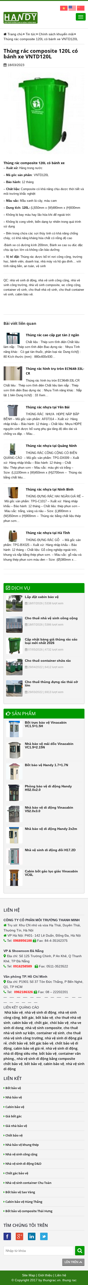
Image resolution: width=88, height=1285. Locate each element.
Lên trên (72, 1262)
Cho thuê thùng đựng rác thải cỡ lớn (51, 683)
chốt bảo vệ (18, 1043)
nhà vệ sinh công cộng (53, 280)
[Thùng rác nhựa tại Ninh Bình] (13, 492)
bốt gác (28, 1017)
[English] (72, 8)
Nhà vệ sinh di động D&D (23, 1163)
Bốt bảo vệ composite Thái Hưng (28, 1211)
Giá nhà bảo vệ (16, 1126)
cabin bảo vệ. (24, 294)
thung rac (69, 1280)
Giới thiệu (45, 1275)
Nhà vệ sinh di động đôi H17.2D (50, 850)
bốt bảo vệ (44, 1017)
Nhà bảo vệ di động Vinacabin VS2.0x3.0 (49, 809)
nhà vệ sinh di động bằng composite (46, 1058)
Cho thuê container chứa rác (48, 660)
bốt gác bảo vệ (41, 1043)
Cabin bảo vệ (14, 1107)
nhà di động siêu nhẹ (20, 1053)
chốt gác (41, 1022)
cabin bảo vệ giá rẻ (29, 1048)
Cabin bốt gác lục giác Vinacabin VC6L (51, 873)
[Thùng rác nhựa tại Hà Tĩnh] (13, 536)
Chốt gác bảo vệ (16, 1173)
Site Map (28, 1275)
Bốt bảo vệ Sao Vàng (20, 1192)
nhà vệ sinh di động (23, 280)
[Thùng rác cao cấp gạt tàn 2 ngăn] (13, 338)
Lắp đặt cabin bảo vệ (42, 597)
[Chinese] (80, 8)
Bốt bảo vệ (13, 1088)
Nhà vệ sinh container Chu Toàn (28, 1183)
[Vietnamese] (64, 8)
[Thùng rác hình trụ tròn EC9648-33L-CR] (13, 373)
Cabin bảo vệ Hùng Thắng (23, 1202)
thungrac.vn (52, 1280)
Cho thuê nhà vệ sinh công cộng (51, 618)
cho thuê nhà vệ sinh (43, 289)
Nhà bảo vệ (13, 1012)
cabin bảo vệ (22, 1022)
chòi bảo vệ (59, 1022)
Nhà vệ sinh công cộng (21, 1154)
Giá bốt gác (13, 1116)
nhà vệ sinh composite (44, 285)
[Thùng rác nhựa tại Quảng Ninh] (13, 449)
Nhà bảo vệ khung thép (22, 1145)
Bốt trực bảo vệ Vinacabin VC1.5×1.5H (46, 724)
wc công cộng (70, 285)
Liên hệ (60, 1275)
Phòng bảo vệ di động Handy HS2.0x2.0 (48, 788)
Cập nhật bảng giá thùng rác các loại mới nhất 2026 (51, 641)
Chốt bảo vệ (14, 1135)
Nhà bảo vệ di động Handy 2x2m (51, 829)
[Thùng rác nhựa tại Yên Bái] (13, 410)
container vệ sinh (15, 289)
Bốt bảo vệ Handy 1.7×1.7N (46, 765)
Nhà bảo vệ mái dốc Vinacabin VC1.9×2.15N (49, 745)
